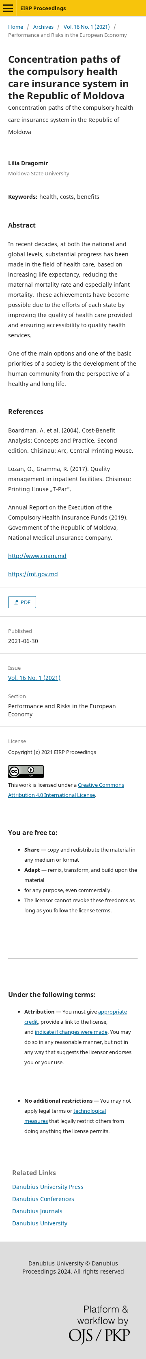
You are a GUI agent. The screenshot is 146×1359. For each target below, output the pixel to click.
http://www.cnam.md (37, 556)
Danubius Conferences (43, 1199)
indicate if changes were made (71, 1031)
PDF (24, 602)
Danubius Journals (37, 1211)
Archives (43, 26)
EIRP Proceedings (43, 8)
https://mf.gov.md (33, 574)
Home (15, 26)
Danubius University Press (48, 1187)
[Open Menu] (8, 8)
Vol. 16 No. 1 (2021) (87, 26)
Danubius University (39, 1223)
